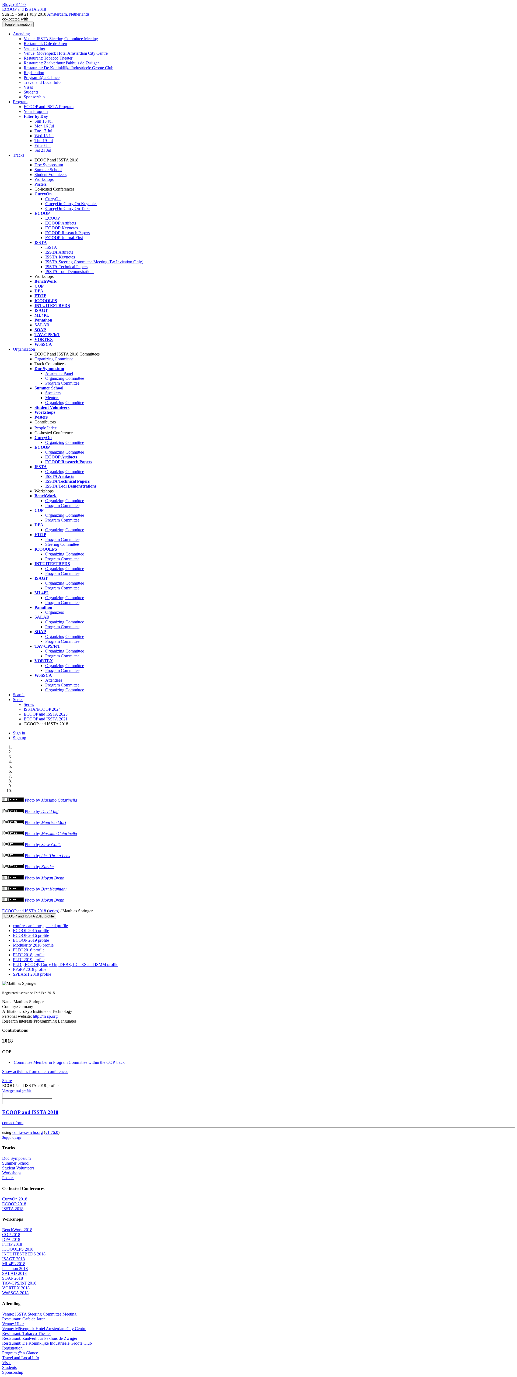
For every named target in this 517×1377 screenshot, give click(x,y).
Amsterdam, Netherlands (68, 14)
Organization (24, 349)
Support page (12, 1138)
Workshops (44, 179)
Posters (40, 184)
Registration (34, 72)
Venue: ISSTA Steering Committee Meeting (61, 38)
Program (20, 101)
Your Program (36, 111)
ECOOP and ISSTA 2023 (46, 714)
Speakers (53, 393)
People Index (45, 428)
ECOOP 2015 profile (31, 930)
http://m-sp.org (45, 1016)
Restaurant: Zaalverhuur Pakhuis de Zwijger (61, 63)
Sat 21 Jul (42, 150)
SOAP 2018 (12, 1278)
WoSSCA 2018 (15, 1292)
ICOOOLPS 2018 (17, 1249)
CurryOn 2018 (14, 1199)
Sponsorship (34, 97)
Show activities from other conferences (35, 1071)
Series (29, 704)
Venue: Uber (34, 48)
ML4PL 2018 (13, 1263)
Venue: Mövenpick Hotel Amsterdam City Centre (66, 53)
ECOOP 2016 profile (31, 935)
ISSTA (51, 247)
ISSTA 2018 (12, 1208)
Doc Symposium (48, 165)
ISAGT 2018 (13, 1259)
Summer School (48, 169)
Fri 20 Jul (42, 145)
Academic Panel (59, 373)
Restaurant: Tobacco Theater (48, 58)
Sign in (19, 733)
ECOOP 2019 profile (31, 940)
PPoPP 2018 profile (29, 969)
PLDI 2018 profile (28, 954)
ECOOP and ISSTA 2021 (46, 719)
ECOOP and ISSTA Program (49, 106)
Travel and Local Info (42, 82)
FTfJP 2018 (12, 1244)
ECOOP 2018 (14, 1204)
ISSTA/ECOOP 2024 (42, 709)
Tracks (18, 155)
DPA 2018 (11, 1239)
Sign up (19, 738)
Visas (28, 87)
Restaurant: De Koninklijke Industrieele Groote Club (68, 67)
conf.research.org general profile (40, 925)
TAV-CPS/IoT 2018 (19, 1283)
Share (7, 1080)
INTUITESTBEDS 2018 (24, 1254)
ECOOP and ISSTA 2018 (24, 911)
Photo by (51, 800)
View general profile (17, 1091)
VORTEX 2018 (16, 1288)
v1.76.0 (51, 1132)
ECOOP (52, 218)
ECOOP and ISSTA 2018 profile (29, 916)
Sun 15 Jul (43, 121)
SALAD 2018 (14, 1273)
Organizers (54, 612)
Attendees (53, 680)
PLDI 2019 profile (28, 959)
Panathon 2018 (15, 1268)
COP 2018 (11, 1234)
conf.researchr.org (27, 1132)
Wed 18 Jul (44, 135)
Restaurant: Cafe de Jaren (45, 43)
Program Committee (62, 383)
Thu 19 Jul (43, 140)
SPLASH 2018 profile (32, 974)
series (53, 911)
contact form (12, 1122)
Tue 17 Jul (43, 131)
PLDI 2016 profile (28, 950)
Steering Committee (62, 544)
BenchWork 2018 (17, 1229)
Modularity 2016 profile (33, 945)
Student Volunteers (50, 174)
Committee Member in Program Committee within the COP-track (69, 1062)
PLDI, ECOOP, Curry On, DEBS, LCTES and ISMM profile (65, 964)
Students (31, 92)
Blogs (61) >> (14, 4)
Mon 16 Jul (44, 126)
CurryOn (53, 198)
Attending (21, 34)
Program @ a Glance (42, 77)
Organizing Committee (53, 359)
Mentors (52, 397)
